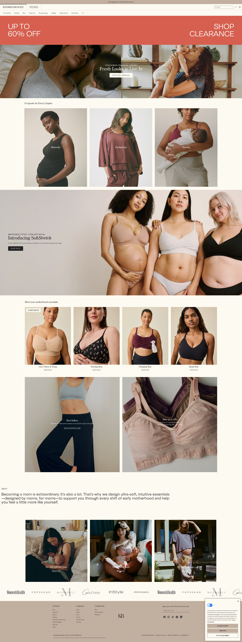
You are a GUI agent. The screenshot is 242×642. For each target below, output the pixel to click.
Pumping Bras (145, 367)
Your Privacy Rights (147, 635)
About (77, 609)
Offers (54, 627)
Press (77, 614)
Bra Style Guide (80, 619)
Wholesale (97, 614)
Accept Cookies (222, 626)
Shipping (55, 617)
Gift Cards (55, 624)
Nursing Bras (96, 367)
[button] (17, 13)
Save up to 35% (170, 419)
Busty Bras (194, 367)
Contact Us (55, 612)
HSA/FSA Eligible (57, 622)
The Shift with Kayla (121, 567)
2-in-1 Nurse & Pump (48, 367)
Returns (55, 614)
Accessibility (184, 635)
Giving (78, 612)
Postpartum (121, 147)
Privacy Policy (161, 635)
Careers (78, 617)
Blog (96, 609)
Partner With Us (99, 612)
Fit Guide (78, 622)
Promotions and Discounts (59, 619)
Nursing (186, 147)
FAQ (54, 609)
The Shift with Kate (185, 567)
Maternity (55, 147)
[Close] (238, 601)
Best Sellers (72, 420)
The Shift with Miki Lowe (56, 567)
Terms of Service (173, 635)
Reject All (222, 630)
